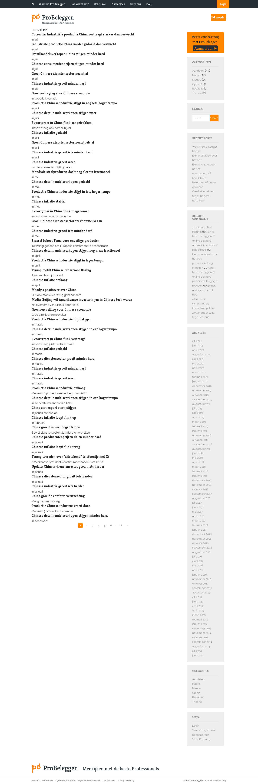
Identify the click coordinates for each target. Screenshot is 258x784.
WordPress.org (201, 739)
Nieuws (196, 79)
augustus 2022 (201, 354)
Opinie (196, 84)
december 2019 (202, 386)
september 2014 (202, 641)
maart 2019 (199, 421)
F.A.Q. (149, 4)
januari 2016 (199, 574)
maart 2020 (199, 372)
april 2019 (198, 417)
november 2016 (201, 538)
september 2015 (202, 588)
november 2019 (201, 390)
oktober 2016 (200, 543)
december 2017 (201, 480)
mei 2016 (197, 565)
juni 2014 (197, 655)
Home (35, 30)
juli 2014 (197, 651)
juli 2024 (197, 341)
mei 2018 (197, 457)
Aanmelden (118, 4)
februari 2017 (200, 525)
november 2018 (201, 435)
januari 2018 (199, 475)
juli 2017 (197, 502)
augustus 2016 (201, 552)
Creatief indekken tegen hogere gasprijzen (203, 196)
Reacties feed (200, 734)
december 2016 (202, 534)
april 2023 (198, 350)
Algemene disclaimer (65, 780)
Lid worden (218, 17)
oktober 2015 (200, 583)
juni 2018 (197, 453)
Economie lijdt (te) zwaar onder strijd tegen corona (203, 313)
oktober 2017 (200, 489)
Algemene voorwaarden (89, 780)
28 (120, 525)
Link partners (109, 780)
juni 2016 (197, 561)
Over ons (135, 4)
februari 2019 (200, 426)
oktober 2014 (200, 637)
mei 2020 (197, 363)
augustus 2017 (201, 498)
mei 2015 (197, 606)
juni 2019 (197, 412)
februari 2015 (200, 619)
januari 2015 (199, 624)
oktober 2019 (200, 395)
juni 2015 (197, 601)
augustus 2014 (201, 646)
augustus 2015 (201, 592)
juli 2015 (197, 597)
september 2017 (202, 493)
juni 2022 (197, 359)
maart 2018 (199, 466)
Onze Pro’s (100, 4)
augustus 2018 (201, 448)
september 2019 (202, 399)
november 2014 (201, 632)
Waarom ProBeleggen (52, 4)
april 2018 (198, 462)
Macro (196, 75)
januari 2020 (199, 381)
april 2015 (198, 610)
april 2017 (198, 516)
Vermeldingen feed (204, 730)
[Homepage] (96, 18)
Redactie (197, 88)
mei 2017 (197, 511)
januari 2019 (199, 431)
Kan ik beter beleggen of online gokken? (204, 183)
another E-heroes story (215, 780)
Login (223, 4)
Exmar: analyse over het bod (204, 290)
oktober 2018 (200, 439)
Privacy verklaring (126, 780)
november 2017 (201, 484)
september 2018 (202, 444)
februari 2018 (200, 471)
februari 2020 (200, 376)
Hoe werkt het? (79, 4)
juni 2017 (197, 507)
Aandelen (198, 70)
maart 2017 (199, 520)
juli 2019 (197, 408)
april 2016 (198, 570)
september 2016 (202, 547)
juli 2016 (197, 556)
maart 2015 (199, 615)
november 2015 (201, 579)
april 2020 (198, 368)
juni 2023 (197, 345)
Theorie (197, 93)
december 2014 (201, 628)
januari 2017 (199, 529)
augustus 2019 (201, 404)
